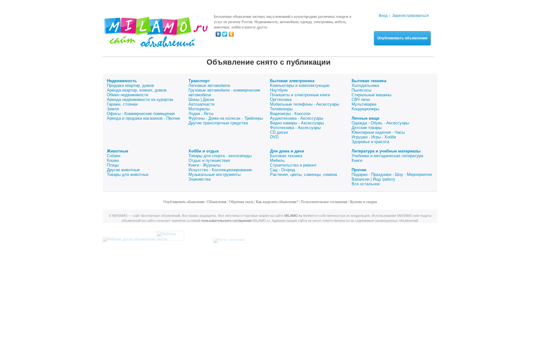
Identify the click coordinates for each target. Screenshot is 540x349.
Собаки (113, 155)
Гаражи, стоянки (122, 104)
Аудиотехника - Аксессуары (296, 118)
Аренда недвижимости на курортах (140, 99)
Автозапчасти (201, 104)
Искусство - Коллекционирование (220, 169)
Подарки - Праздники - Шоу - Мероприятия (392, 174)
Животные (117, 151)
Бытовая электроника (292, 80)
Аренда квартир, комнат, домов (137, 90)
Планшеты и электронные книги (300, 94)
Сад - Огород (282, 169)
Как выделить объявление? (277, 202)
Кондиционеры (365, 109)
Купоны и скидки (363, 202)
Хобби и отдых (203, 151)
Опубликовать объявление (402, 38)
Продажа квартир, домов (130, 85)
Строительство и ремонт (293, 165)
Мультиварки (364, 104)
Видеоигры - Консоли (290, 113)
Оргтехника (281, 99)
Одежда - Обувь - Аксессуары (380, 123)
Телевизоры (281, 109)
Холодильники (365, 85)
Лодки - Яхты (200, 113)
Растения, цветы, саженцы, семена (303, 174)
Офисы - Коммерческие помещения (141, 113)
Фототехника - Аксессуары (295, 127)
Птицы (113, 165)
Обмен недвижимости (127, 94)
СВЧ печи (361, 99)
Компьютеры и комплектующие (299, 85)
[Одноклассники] (231, 34)
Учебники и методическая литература (387, 155)
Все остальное (366, 184)
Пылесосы (361, 90)
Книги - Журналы (204, 165)
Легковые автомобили (209, 85)
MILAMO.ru (293, 215)
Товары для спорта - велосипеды (220, 155)
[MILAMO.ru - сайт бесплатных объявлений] (155, 43)
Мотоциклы (199, 109)
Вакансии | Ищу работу (373, 179)
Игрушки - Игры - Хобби (374, 137)
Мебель (277, 160)
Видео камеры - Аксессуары (297, 123)
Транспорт (199, 80)
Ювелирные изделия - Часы (378, 132)
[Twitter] (225, 34)
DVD (274, 137)
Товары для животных (128, 174)
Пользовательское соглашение (324, 202)
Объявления (217, 202)
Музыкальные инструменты (214, 174)
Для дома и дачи (287, 151)
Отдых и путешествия (209, 160)
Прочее (359, 169)
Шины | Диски (201, 99)
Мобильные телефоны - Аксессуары (304, 104)
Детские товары (367, 127)
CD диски (279, 132)
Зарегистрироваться (410, 15)
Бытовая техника (369, 80)
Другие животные (123, 169)
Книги (357, 160)
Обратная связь (241, 202)
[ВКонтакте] (218, 34)
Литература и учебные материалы (386, 151)
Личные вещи (365, 118)
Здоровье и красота (370, 141)
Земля (113, 109)
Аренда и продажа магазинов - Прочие (143, 118)
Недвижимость (122, 80)
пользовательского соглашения (226, 220)
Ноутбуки (279, 90)
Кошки (113, 160)
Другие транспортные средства (218, 123)
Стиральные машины (371, 94)
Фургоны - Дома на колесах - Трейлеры (225, 118)
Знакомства (199, 179)
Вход (383, 15)
